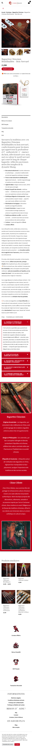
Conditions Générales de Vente (16, 700)
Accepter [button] (17, 744)
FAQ (16, 713)
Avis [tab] (3, 135)
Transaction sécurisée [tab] (7, 128)
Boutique (8, 12)
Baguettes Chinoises (17, 12)
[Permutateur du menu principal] (3, 8)
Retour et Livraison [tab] (7, 121)
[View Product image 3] (20, 52)
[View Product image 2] (12, 52)
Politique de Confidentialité (16, 703)
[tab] (16, 322)
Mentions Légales (16, 698)
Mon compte (16, 727)
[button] (2, 3)
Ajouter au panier (7, 69)
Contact (16, 715)
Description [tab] (5, 117)
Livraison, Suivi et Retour (16, 717)
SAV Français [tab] (5, 124)
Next (30, 52)
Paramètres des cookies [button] (8, 744)
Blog (16, 725)
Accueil (3, 12)
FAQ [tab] (3, 132)
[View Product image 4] (27, 51)
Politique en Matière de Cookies (16, 705)
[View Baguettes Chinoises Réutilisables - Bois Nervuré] (5, 52)
